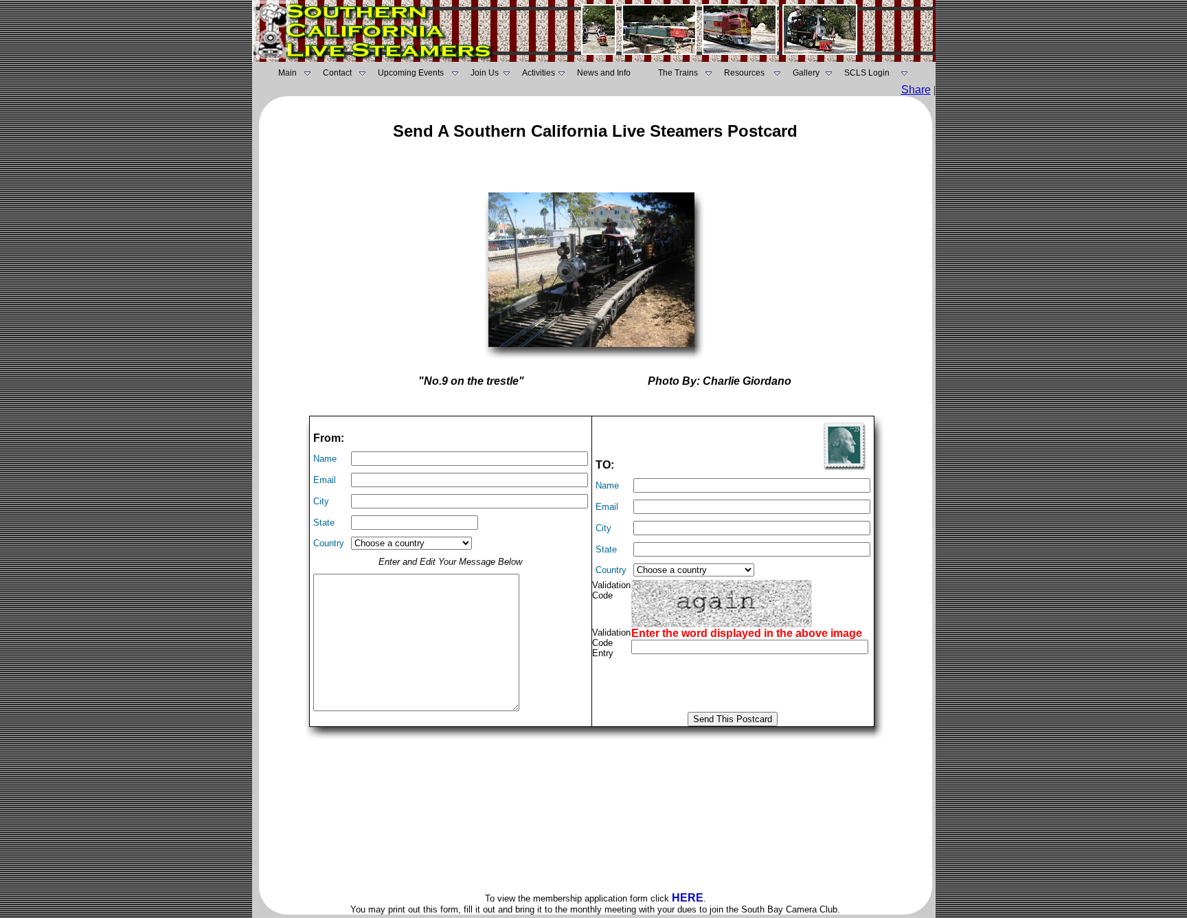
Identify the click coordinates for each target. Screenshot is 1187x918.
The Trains (678, 73)
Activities (538, 73)
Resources (744, 73)
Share (916, 90)
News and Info (604, 73)
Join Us (485, 73)
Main (287, 73)
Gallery (806, 73)
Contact (337, 73)
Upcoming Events (411, 73)
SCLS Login (867, 73)
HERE (687, 898)
